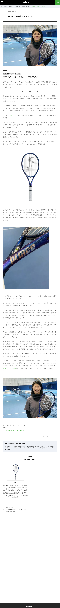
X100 (11, 115)
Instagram (29, 606)
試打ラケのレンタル (9, 368)
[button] (2, 2)
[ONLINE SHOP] (57, 2)
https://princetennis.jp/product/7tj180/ (15, 430)
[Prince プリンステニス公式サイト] (26, 3)
